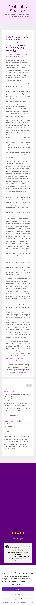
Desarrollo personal (17, 56)
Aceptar (18, 589)
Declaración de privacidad (19, 602)
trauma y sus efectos (13, 361)
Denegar (18, 594)
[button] (33, 568)
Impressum (30, 602)
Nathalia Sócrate (8, 424)
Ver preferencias (18, 599)
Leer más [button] (18, 561)
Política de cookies (7, 602)
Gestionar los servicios (17, 584)
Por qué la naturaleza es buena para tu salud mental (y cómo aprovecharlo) (16, 446)
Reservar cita (21, 372)
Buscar (29, 385)
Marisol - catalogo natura (11, 444)
